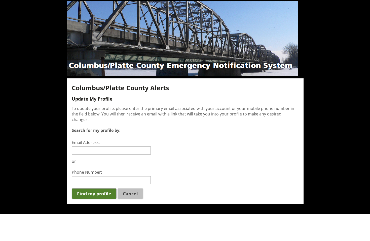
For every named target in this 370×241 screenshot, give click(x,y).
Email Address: (86, 142)
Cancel (130, 194)
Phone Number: (87, 172)
